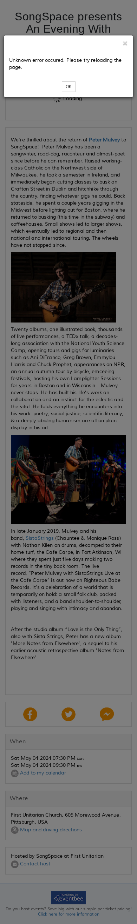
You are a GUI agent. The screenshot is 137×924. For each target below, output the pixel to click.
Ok (69, 86)
